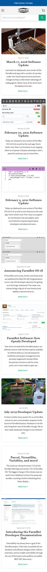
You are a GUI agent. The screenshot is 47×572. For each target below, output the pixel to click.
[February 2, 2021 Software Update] (23, 179)
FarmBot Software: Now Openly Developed (23, 339)
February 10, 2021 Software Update (23, 134)
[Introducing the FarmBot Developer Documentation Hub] (23, 511)
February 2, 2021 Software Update (23, 201)
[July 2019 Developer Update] (23, 391)
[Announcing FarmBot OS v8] (23, 250)
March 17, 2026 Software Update (23, 63)
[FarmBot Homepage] (23, 10)
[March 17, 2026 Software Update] (23, 41)
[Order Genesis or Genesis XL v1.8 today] (23, 3)
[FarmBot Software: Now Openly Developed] (23, 318)
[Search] (42, 18)
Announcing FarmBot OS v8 (23, 270)
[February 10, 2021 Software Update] (23, 112)
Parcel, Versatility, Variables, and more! (23, 459)
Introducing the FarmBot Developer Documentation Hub (23, 535)
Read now (22, 91)
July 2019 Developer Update (23, 412)
